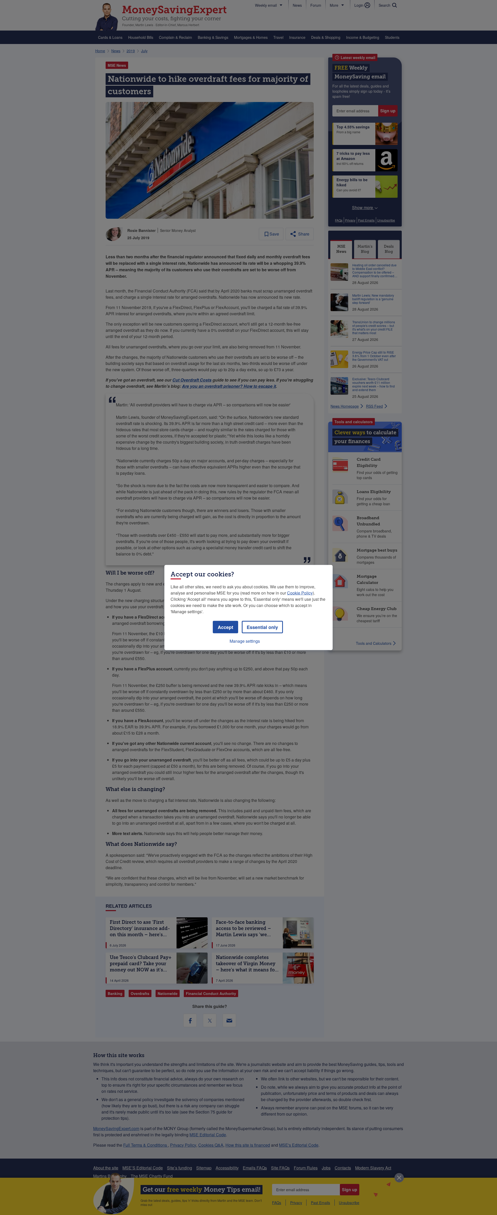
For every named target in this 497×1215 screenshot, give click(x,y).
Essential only (262, 627)
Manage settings (245, 641)
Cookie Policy (300, 593)
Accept (225, 627)
